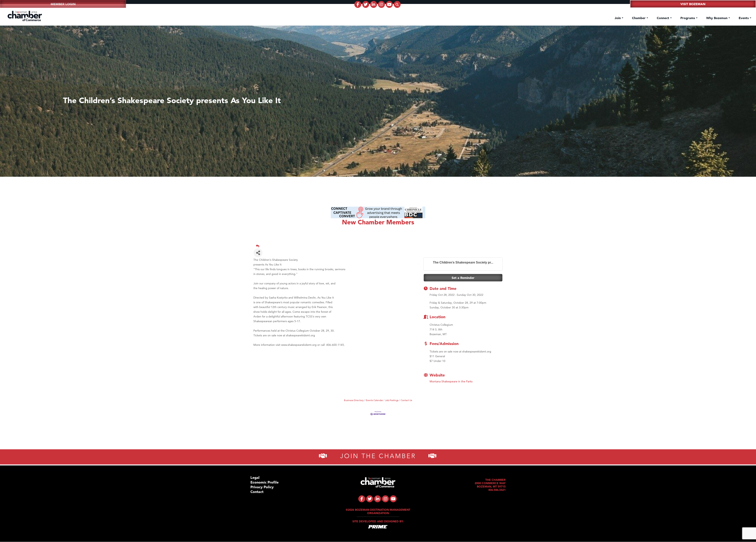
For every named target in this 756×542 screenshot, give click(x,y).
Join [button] (618, 18)
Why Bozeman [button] (717, 18)
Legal (254, 477)
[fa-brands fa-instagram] (381, 4)
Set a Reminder (463, 278)
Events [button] (744, 18)
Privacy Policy (262, 487)
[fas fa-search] (397, 4)
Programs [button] (688, 18)
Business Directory (354, 400)
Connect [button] (663, 18)
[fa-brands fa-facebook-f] (357, 4)
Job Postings (391, 400)
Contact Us (406, 400)
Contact (256, 491)
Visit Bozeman (692, 4)
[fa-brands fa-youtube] (389, 4)
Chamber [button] (639, 18)
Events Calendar (374, 400)
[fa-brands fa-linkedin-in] (373, 4)
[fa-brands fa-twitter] (365, 4)
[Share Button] (258, 252)
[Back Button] (380, 246)
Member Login (63, 4)
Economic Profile (264, 482)
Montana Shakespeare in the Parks (451, 381)
